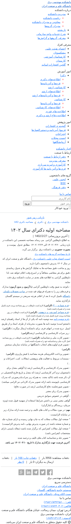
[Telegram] (35, 472)
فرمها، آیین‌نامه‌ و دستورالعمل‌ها (49, 130)
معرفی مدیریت (57, 160)
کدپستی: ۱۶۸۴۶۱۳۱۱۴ (58, 518)
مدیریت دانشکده (57, 14)
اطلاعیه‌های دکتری (50, 79)
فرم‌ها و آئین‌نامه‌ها (50, 83)
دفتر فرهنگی (59, 187)
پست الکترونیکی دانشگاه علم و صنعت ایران (47, 494)
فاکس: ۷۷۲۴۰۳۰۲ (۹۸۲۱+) (56, 506)
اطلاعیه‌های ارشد (51, 91)
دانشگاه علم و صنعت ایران (56, 486)
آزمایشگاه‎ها (59, 142)
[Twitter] (43, 472)
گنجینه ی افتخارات (56, 126)
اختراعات (60, 134)
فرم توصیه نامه (61, 319)
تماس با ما (65, 194)
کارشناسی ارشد (57, 87)
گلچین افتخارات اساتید (54, 64)
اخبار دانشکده (63, 148)
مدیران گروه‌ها (52, 26)
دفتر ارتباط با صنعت (55, 156)
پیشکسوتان (59, 52)
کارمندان (61, 60)
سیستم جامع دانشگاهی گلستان (54, 490)
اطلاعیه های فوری (56, 111)
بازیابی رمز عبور (35, 217)
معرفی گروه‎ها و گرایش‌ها (52, 38)
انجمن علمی (59, 179)
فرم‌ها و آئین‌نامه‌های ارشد (46, 95)
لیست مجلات (58, 138)
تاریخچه (61, 30)
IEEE (63, 183)
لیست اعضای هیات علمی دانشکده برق (51, 259)
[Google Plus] (21, 472)
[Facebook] (50, 472)
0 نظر (21, 462)
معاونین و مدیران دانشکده (46, 22)
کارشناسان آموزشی (55, 56)
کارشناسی (60, 99)
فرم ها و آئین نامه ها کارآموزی (49, 168)
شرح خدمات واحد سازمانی (51, 34)
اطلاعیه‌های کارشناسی (48, 107)
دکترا (63, 75)
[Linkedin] (28, 472)
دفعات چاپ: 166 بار (25, 458)
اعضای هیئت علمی (55, 48)
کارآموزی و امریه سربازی (52, 164)
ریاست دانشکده (51, 18)
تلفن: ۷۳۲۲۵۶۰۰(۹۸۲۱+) (57, 502)
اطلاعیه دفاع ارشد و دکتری (51, 115)
